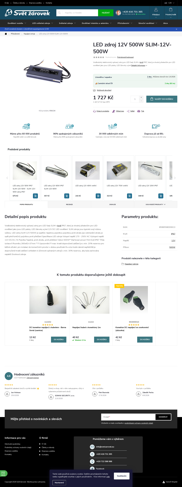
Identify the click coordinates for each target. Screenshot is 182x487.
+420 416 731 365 (104, 454)
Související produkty (154, 204)
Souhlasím (121, 476)
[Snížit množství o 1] (141, 100)
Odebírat (163, 417)
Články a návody (19, 3)
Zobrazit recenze (33, 378)
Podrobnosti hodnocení (125, 57)
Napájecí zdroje (131, 264)
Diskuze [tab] (112, 204)
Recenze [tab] (69, 204)
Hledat (106, 12)
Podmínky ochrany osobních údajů (18, 447)
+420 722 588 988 (104, 461)
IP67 (173, 234)
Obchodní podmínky (12, 444)
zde (108, 476)
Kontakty (49, 3)
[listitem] (25, 178)
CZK (170, 3)
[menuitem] (17, 23)
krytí (141, 62)
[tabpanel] (47, 314)
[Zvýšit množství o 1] (141, 97)
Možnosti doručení (104, 90)
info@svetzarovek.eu (105, 447)
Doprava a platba (35, 3)
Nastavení (59, 482)
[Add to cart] (35, 195)
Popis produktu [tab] (26, 204)
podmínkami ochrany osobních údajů (139, 423)
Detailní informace (138, 65)
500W (172, 247)
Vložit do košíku (164, 99)
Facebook (100, 469)
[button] (7, 178)
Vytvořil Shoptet (171, 482)
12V (173, 240)
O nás (7, 3)
